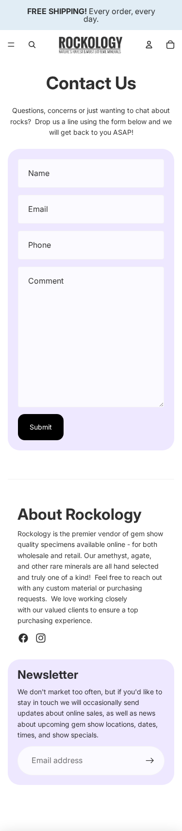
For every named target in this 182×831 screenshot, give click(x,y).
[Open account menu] (149, 44)
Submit (41, 427)
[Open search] (32, 44)
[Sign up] (150, 761)
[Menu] (11, 44)
